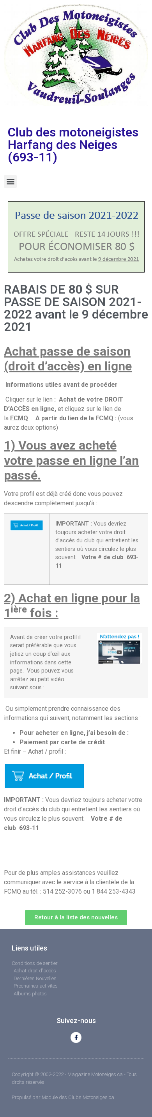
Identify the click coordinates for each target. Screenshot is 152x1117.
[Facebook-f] (76, 1037)
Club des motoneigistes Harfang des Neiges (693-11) (73, 145)
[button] (10, 181)
